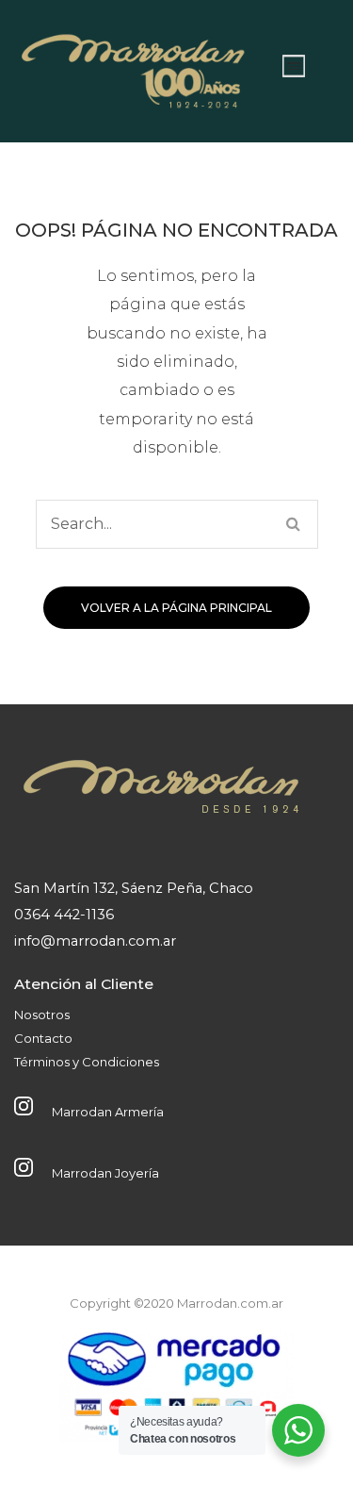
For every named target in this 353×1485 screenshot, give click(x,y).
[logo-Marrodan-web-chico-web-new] (134, 66)
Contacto (43, 1038)
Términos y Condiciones (86, 1061)
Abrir (293, 66)
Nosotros (42, 1014)
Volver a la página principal (176, 608)
